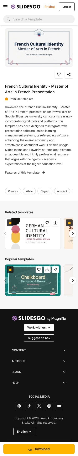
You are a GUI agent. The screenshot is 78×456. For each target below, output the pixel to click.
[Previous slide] (5, 233)
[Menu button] (5, 7)
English (22, 431)
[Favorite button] (59, 74)
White (29, 191)
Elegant (45, 191)
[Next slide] (72, 233)
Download (41, 449)
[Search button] (8, 19)
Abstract (62, 191)
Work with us (36, 327)
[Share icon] (69, 74)
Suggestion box (39, 338)
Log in (66, 6)
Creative (13, 191)
